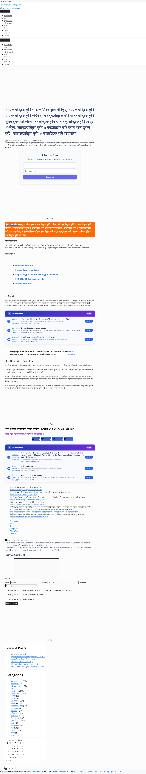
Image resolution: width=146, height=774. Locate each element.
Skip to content (6, 1)
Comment (9, 578)
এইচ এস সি (14, 701)
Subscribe (50, 177)
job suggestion (17, 686)
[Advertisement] (73, 82)
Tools (6, 35)
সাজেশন (6, 18)
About (75, 771)
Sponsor (113, 771)
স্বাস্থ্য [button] (6, 30)
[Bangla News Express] (10, 8)
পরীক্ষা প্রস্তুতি (8, 23)
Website (82, 582)
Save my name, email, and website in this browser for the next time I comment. (41, 590)
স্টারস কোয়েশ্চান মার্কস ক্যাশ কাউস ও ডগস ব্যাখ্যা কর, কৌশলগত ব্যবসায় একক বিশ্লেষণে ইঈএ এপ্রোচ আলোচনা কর (44, 512)
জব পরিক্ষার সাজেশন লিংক (23, 283)
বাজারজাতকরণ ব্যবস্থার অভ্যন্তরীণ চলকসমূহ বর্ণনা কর (26, 489)
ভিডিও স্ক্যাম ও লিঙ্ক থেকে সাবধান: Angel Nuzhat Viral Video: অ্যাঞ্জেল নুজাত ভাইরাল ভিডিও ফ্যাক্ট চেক (27, 665)
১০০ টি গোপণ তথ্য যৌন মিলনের (20, 654)
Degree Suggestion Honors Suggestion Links (36, 274)
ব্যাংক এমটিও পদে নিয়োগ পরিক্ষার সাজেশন (23, 659)
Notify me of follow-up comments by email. (26, 594)
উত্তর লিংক (71, 351)
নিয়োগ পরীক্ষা (8, 15)
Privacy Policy (104, 771)
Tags (119, 771)
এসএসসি (13, 703)
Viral (13, 688)
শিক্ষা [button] (5, 25)
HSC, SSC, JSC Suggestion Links (29, 279)
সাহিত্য (13, 733)
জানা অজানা (14, 710)
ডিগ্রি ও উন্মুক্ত (15, 713)
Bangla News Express (35, 771)
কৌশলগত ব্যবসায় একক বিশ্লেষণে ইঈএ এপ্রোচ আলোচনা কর (28, 504)
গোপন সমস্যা (14, 708)
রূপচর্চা (12, 723)
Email (44, 582)
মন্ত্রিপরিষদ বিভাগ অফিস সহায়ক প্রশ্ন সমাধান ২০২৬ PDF (28, 656)
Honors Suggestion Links (27, 270)
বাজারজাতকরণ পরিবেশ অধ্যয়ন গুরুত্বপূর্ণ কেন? (23, 494)
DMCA (96, 771)
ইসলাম (6, 28)
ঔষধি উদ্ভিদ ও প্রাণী (17, 706)
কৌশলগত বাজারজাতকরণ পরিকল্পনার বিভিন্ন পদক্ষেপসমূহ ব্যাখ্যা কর (29, 517)
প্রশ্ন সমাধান (8, 20)
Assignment (16, 681)
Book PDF (15, 683)
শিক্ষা (18, 540)
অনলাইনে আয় (15, 691)
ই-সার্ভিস (13, 696)
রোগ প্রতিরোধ (15, 725)
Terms (90, 771)
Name (7, 582)
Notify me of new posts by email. (21, 599)
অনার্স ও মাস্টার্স (15, 693)
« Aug (8, 760)
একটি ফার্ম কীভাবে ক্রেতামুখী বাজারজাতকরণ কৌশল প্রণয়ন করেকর (29, 499)
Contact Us (83, 771)
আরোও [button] (6, 33)
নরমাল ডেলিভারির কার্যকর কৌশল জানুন (22, 661)
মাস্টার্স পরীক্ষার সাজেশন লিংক (24, 265)
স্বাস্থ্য (12, 735)
